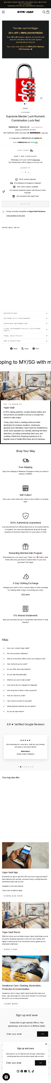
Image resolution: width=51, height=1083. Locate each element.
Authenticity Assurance (17, 318)
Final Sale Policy (13, 336)
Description (10, 313)
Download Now (13, 896)
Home (25, 108)
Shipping (18, 130)
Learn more (45, 133)
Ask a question (12, 341)
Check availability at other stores (15, 215)
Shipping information (16, 323)
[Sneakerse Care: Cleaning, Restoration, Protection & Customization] (25, 969)
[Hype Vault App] (25, 855)
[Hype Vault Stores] (25, 915)
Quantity (26, 168)
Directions (11, 949)
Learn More (11, 1004)
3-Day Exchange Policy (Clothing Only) (22, 329)
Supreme (25, 112)
